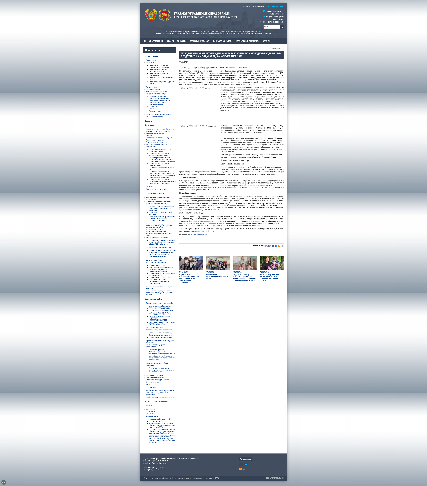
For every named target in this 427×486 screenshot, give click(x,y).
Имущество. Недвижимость (156, 377)
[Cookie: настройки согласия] (3, 482)
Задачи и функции (153, 89)
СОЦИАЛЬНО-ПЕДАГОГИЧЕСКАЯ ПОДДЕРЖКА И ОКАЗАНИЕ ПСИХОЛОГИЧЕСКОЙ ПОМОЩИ (161, 312)
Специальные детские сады (159, 277)
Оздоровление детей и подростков (159, 330)
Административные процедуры (158, 131)
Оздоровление (154, 107)
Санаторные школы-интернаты (160, 335)
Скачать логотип (245, 459)
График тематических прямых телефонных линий (160, 150)
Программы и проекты (154, 328)
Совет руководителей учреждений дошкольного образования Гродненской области (162, 218)
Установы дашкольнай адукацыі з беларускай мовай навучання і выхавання (161, 208)
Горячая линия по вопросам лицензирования (159, 164)
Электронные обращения (155, 140)
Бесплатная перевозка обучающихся (160, 390)
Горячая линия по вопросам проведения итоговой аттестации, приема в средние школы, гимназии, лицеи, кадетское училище (162, 174)
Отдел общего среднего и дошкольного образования (159, 66)
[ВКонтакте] (276, 246)
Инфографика (151, 411)
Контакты (149, 187)
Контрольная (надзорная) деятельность (155, 346)
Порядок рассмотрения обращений (159, 138)
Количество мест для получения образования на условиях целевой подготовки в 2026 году (162, 425)
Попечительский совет (154, 375)
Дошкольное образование (156, 204)
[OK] (279, 246)
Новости (280, 48)
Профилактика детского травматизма (160, 397)
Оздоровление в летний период (160, 333)
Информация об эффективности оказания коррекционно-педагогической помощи (161, 269)
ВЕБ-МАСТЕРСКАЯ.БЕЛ (275, 478)
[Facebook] (273, 246)
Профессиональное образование (158, 247)
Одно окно (149, 125)
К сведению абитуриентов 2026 (160, 419)
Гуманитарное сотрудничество (157, 380)
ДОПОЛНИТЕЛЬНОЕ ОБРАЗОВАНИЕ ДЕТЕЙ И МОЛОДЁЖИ (162, 323)
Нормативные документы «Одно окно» (160, 129)
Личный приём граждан (155, 133)
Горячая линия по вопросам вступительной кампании (159, 154)
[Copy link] (282, 246)
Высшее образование (154, 260)
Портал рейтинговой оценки (156, 189)
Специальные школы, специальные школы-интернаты (162, 274)
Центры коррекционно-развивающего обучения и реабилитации (159, 281)
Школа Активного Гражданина (160, 306)
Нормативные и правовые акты (160, 337)
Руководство (151, 60)
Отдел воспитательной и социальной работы (158, 70)
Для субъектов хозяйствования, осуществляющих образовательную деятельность (162, 358)
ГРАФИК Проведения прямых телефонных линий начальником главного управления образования (162, 159)
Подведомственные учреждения (158, 201)
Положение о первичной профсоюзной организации (159, 97)
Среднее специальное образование (162, 250)
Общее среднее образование (157, 237)
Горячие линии (151, 146)
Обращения (150, 135)
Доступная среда (152, 382)
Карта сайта (150, 409)
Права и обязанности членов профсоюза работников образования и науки (159, 102)
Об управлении (151, 56)
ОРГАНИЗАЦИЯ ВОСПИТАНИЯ (159, 308)
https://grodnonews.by (197, 234)
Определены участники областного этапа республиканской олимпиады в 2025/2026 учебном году (162, 242)
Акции (148, 384)
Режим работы (151, 87)
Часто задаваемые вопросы (156, 144)
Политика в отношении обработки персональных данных (158, 115)
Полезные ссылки (155, 111)
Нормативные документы (156, 401)
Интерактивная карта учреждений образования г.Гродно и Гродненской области (159, 293)
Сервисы (148, 405)
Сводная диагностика (157, 265)
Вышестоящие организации (156, 91)
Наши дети (153, 387)
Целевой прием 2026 (156, 421)
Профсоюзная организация (156, 94)
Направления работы (154, 299)
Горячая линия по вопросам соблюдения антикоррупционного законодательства (161, 370)
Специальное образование (156, 262)
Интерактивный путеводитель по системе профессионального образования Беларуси (161, 254)
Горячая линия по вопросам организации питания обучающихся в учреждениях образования (162, 181)
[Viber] (269, 246)
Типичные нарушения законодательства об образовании (162, 353)
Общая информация (156, 350)
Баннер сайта (151, 414)
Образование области (154, 193)
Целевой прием (152, 416)
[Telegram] (266, 246)
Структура (150, 62)
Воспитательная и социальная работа (160, 303)
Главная (273, 48)
